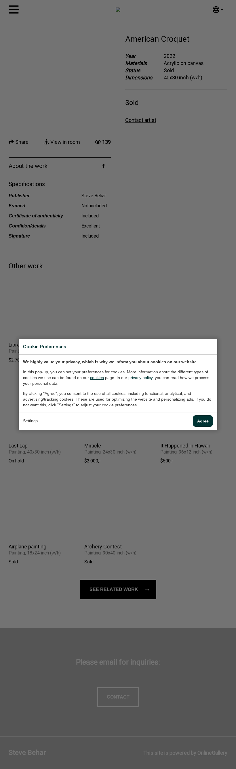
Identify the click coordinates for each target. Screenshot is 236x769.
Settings (30, 420)
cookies (97, 377)
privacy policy (140, 377)
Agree (203, 421)
